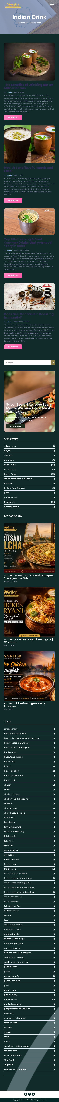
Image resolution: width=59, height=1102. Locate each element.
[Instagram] (29, 1094)
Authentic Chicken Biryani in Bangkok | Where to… (28, 641)
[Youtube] (33, 1094)
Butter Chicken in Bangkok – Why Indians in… (25, 705)
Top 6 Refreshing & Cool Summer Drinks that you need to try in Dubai (28, 243)
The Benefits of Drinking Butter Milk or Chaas (28, 86)
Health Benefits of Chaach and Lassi (28, 169)
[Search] (53, 362)
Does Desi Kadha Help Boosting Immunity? (29, 316)
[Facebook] (25, 1094)
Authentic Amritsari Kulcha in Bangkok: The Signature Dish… (29, 577)
